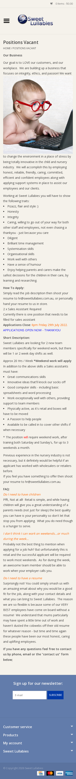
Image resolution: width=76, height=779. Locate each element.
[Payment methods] (40, 773)
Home (7, 48)
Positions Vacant (24, 48)
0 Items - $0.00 (64, 3)
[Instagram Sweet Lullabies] (41, 708)
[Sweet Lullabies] (44, 21)
